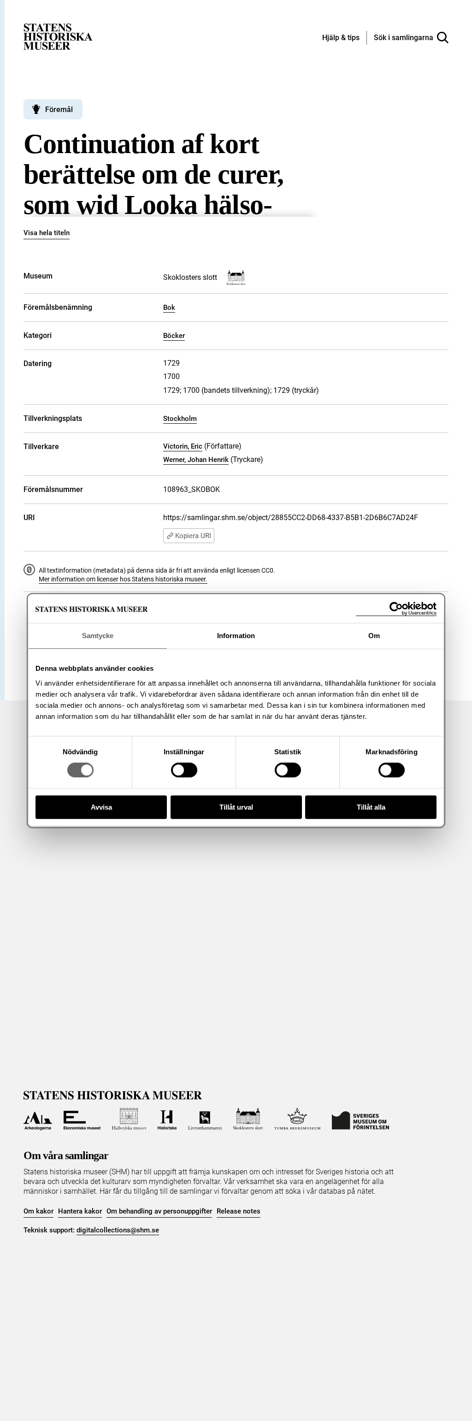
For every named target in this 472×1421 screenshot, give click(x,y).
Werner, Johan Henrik (196, 460)
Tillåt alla (371, 807)
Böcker (174, 336)
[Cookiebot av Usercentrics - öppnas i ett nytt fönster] (396, 609)
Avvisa (101, 807)
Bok (169, 307)
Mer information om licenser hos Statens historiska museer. (123, 579)
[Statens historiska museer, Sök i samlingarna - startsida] (58, 36)
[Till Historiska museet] (167, 1119)
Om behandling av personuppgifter (159, 1211)
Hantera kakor (80, 1211)
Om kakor (38, 1211)
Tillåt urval (236, 807)
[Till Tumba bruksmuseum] (297, 1119)
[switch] (184, 770)
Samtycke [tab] (98, 635)
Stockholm (180, 418)
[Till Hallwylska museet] (129, 1119)
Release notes (238, 1211)
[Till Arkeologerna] (38, 1119)
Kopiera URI (193, 536)
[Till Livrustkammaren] (204, 1119)
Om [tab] (374, 635)
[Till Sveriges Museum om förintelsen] (360, 1119)
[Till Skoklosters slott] (248, 1119)
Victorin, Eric (182, 446)
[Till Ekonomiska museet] (82, 1119)
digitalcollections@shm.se (118, 1230)
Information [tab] (236, 635)
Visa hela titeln (47, 233)
